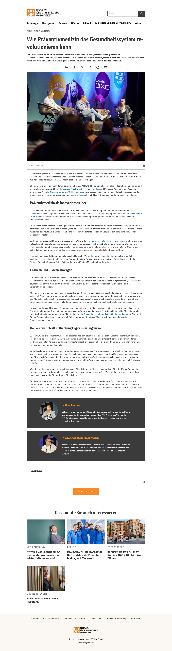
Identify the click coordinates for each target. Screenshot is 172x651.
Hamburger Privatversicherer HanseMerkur (79, 189)
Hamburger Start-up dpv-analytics (107, 241)
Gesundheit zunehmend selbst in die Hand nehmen (107, 314)
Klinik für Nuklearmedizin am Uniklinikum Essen (63, 192)
